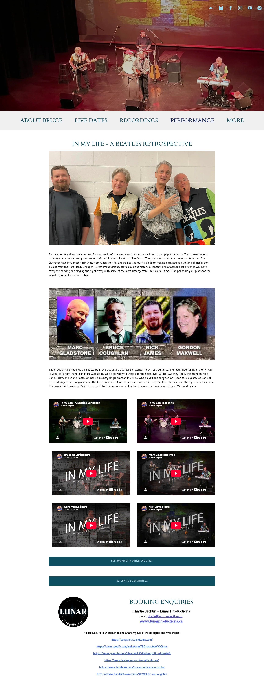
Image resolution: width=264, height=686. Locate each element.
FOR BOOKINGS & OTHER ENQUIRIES (132, 561)
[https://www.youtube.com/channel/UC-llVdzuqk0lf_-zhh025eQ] (250, 8)
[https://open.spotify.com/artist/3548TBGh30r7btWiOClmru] (259, 8)
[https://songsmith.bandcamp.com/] (211, 8)
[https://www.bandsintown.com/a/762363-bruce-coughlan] (221, 8)
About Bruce (41, 120)
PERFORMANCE (192, 120)
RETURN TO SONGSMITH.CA (132, 581)
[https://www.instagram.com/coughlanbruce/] (240, 8)
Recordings (139, 120)
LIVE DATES (91, 120)
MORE (235, 120)
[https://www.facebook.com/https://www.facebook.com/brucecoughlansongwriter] (231, 8)
